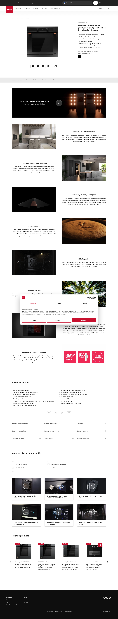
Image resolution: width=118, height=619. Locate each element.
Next (53, 66)
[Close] (100, 2)
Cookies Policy (68, 611)
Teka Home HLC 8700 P (93, 562)
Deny (34, 320)
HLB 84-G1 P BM (17, 80)
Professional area (11, 600)
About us (101, 8)
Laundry (36, 8)
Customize (58, 320)
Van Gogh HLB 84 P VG (22, 562)
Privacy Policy (58, 611)
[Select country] (111, 8)
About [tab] (85, 303)
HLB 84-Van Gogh (43, 562)
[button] (77, 3)
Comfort (44, 8)
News (25, 600)
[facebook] (104, 598)
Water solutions (55, 8)
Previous (10, 562)
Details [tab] (59, 303)
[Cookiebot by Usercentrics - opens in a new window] (88, 297)
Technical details (38, 80)
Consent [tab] (33, 303)
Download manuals (11, 605)
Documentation (50, 80)
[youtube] (107, 598)
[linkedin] (110, 598)
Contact (8, 602)
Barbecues (27, 8)
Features (28, 80)
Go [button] (95, 3)
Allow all (83, 320)
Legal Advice (49, 611)
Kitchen (18, 8)
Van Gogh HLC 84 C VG (69, 562)
